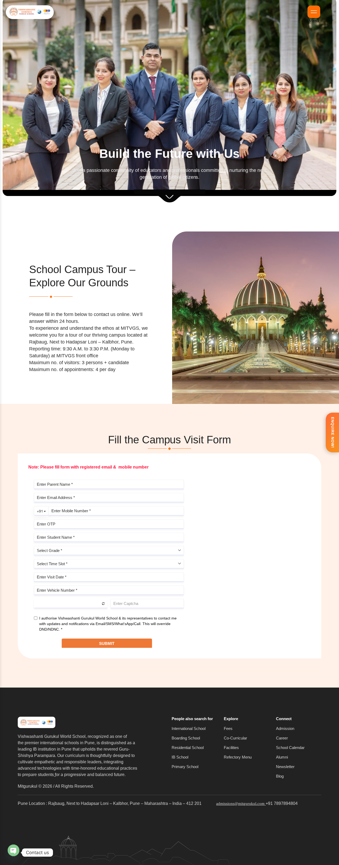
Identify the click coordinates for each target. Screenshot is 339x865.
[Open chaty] (13, 851)
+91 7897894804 (282, 803)
